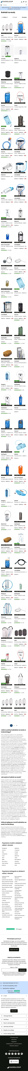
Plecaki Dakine (18, 895)
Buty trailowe (5, 904)
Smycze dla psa (18, 906)
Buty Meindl (17, 893)
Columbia (17, 850)
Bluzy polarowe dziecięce (18, 877)
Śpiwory (4, 894)
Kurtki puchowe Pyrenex (20, 883)
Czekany (4, 900)
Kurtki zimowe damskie (7, 879)
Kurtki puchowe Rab (19, 902)
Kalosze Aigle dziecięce (20, 879)
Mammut (17, 855)
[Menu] (1, 5)
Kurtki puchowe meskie (7, 883)
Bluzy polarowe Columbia (18, 888)
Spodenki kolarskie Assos (19, 898)
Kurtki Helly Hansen (19, 885)
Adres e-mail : (14, 967)
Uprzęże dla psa (18, 904)
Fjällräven (17, 848)
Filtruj (5, 17)
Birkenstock (17, 863)
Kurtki (16, 881)
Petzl (16, 865)
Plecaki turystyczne (6, 898)
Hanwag (17, 861)
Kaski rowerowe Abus (19, 915)
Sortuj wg (24, 17)
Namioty (4, 889)
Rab (3, 852)
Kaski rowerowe (5, 913)
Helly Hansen (5, 863)
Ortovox (4, 850)
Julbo (16, 857)
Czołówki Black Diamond (18, 891)
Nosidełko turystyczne (7, 915)
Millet (3, 859)
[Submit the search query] (26, 5)
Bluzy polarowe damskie (7, 881)
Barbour (4, 865)
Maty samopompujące (7, 891)
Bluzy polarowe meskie (7, 887)
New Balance (18, 859)
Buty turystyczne (6, 902)
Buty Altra (17, 911)
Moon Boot (4, 861)
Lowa (3, 855)
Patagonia (4, 848)
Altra (3, 857)
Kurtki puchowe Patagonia (18, 918)
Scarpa (16, 852)
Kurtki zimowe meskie (7, 885)
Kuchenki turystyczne (7, 896)
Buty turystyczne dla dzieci (7, 910)
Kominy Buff (17, 913)
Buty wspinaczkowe (6, 908)
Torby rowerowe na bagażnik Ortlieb (19, 909)
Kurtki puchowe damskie (5, 877)
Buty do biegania (6, 906)
